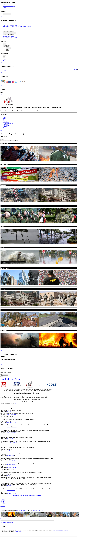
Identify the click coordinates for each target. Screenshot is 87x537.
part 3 (8, 450)
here (15, 403)
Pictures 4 (3, 502)
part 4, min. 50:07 (11, 490)
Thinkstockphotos (18, 531)
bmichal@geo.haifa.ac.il (21, 510)
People (4, 119)
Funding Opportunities (8, 123)
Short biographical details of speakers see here (27, 495)
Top (1, 16)
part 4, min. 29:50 (11, 485)
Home (4, 117)
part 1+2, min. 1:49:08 (12, 432)
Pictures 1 (3, 499)
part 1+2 (9, 411)
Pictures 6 (3, 504)
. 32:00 (13, 460)
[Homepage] (9, 104)
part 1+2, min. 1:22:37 (11, 427)
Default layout (12, 25)
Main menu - (9, 6)
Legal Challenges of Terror (10, 379)
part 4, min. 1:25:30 (11, 493)
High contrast (17, 26)
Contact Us (5, 124)
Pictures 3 (3, 501)
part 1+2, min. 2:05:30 (12, 438)
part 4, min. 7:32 (10, 480)
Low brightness (6, 45)
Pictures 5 (3, 503)
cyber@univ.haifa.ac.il (38, 510)
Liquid (5, 55)
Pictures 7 (3, 506)
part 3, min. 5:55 (10, 455)
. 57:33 (13, 464)
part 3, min (9, 460)
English (4, 70)
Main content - (9, 4)
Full (4, 57)
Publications (6, 122)
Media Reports (6, 125)
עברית (75, 69)
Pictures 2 (3, 500)
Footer (4, 7)
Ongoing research (7, 120)
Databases (5, 126)
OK (1, 376)
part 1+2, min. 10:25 (11, 414)
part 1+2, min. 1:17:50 (11, 422)
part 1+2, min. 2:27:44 (12, 442)
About (4, 118)
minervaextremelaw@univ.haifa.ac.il (60, 530)
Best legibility (6, 46)
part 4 (8, 475)
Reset (5, 43)
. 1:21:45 (14, 467)
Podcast (5, 127)
